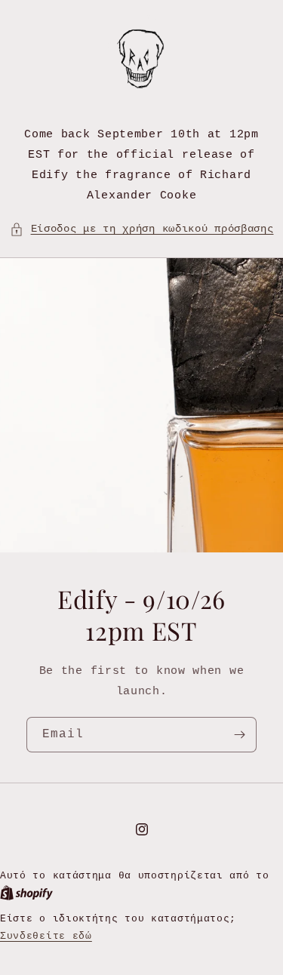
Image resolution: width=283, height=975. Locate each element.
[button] (142, 229)
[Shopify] (26, 893)
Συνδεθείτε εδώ (46, 936)
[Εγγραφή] (239, 734)
